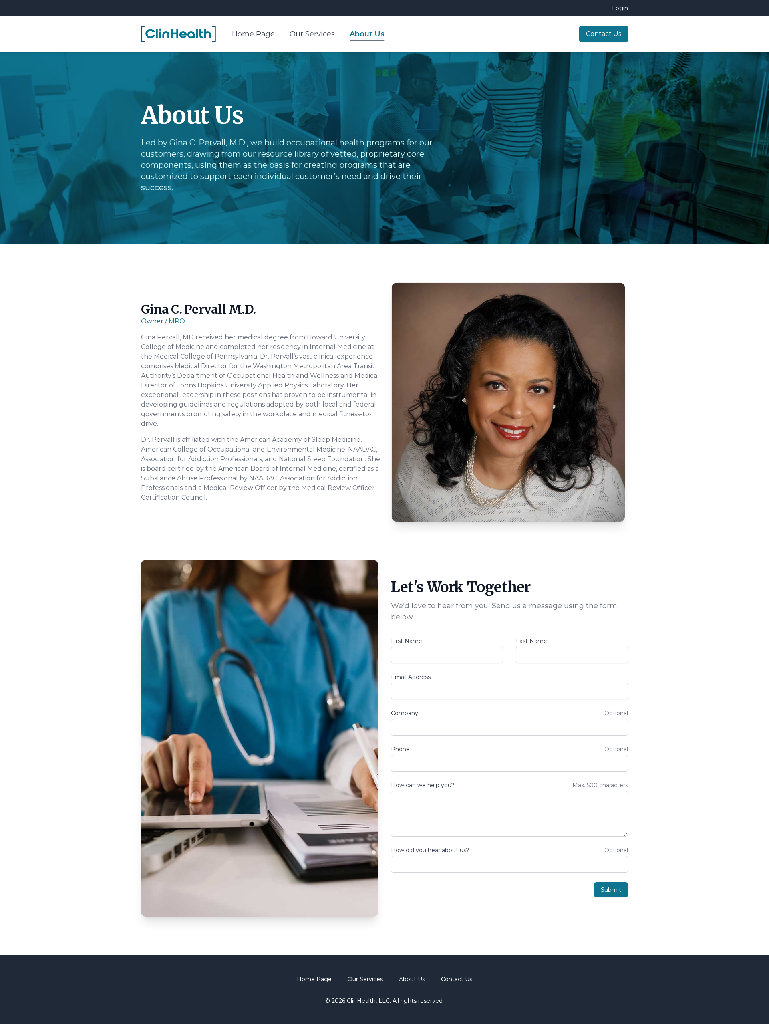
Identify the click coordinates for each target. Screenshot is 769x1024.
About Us (367, 34)
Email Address (411, 677)
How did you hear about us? (430, 850)
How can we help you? (423, 785)
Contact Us (603, 34)
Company (404, 713)
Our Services (313, 34)
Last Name (531, 641)
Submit (611, 889)
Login (620, 8)
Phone (400, 749)
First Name (406, 641)
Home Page (254, 34)
